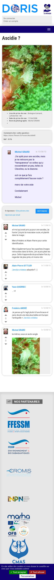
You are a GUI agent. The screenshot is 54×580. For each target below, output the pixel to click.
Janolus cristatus (30, 318)
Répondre (42, 211)
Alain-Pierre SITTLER (22, 266)
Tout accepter (19, 572)
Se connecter (9, 18)
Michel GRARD (22, 152)
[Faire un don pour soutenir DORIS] (47, 10)
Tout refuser (38, 572)
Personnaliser (27, 576)
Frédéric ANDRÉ (19, 308)
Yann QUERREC (19, 287)
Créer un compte (10, 21)
